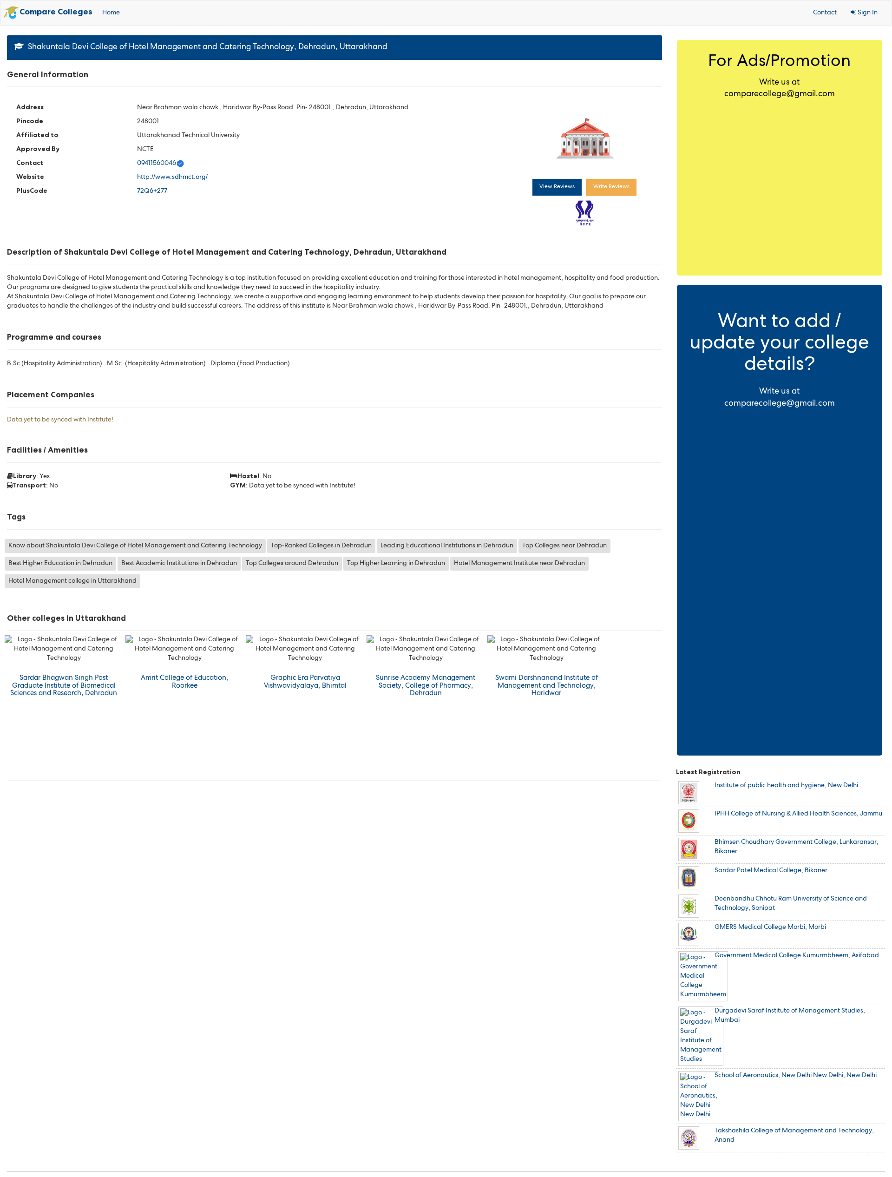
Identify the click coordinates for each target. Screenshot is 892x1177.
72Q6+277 (152, 191)
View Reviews (557, 187)
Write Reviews (611, 187)
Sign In (867, 13)
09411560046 (156, 163)
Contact (825, 13)
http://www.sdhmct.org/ (172, 177)
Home (111, 13)
